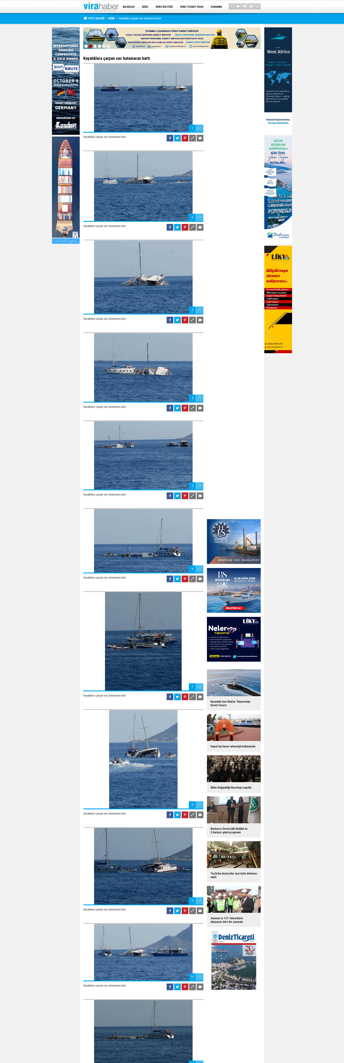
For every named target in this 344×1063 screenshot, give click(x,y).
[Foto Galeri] (245, 6)
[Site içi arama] (257, 6)
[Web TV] (238, 6)
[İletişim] (251, 6)
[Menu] (232, 6)
